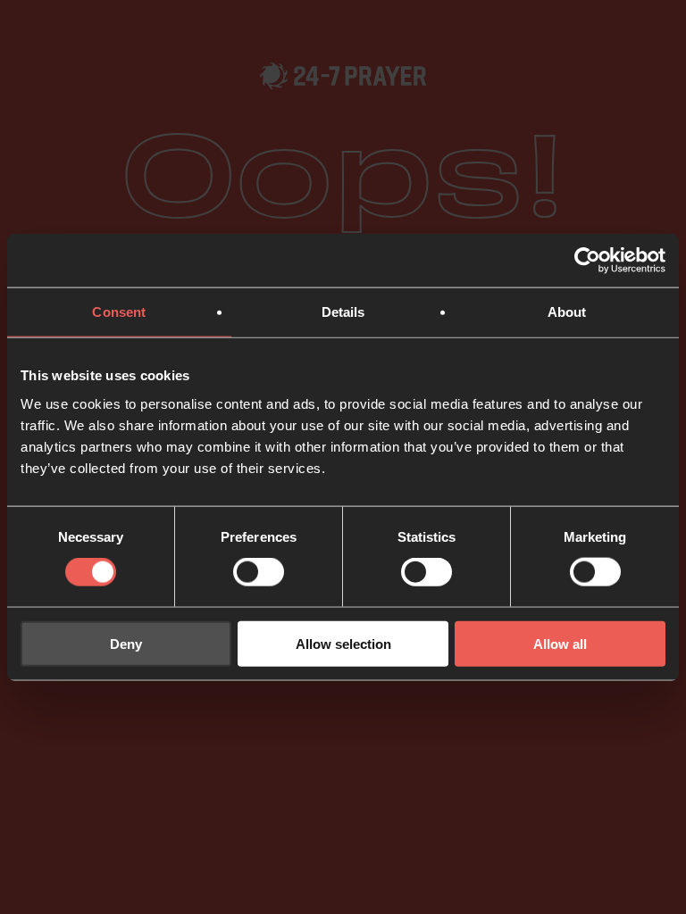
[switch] (258, 572)
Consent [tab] (119, 312)
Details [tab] (343, 312)
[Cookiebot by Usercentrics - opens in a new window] (587, 260)
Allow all (560, 643)
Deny (126, 643)
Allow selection (343, 643)
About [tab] (567, 312)
